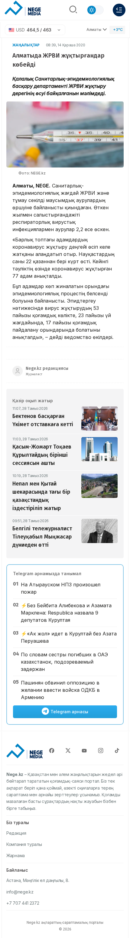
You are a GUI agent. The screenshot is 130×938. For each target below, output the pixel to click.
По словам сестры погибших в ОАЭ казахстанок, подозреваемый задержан (64, 661)
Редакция (16, 833)
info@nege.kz (19, 891)
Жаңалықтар (26, 45)
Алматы (93, 29)
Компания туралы (24, 844)
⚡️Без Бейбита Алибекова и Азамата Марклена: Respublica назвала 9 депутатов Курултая (66, 612)
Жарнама (15, 855)
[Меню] (119, 10)
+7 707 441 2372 (22, 903)
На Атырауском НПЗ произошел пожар (60, 588)
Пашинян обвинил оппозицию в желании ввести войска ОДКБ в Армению (60, 690)
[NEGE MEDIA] (23, 8)
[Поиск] (73, 10)
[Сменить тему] (95, 10)
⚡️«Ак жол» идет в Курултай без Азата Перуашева (69, 637)
